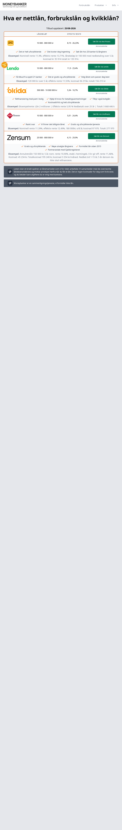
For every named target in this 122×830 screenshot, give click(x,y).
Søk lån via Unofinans (101, 114)
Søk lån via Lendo (101, 67)
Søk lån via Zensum (101, 136)
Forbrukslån (84, 5)
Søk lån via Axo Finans (101, 41)
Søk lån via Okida (101, 89)
